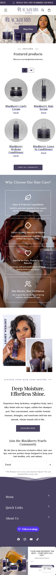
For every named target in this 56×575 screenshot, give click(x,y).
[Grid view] (24, 70)
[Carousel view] (31, 70)
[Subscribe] (50, 464)
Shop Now (28, 29)
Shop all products (28, 167)
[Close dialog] (54, 548)
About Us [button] (12, 518)
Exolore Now (28, 428)
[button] (6, 10)
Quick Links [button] (14, 507)
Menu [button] (10, 497)
